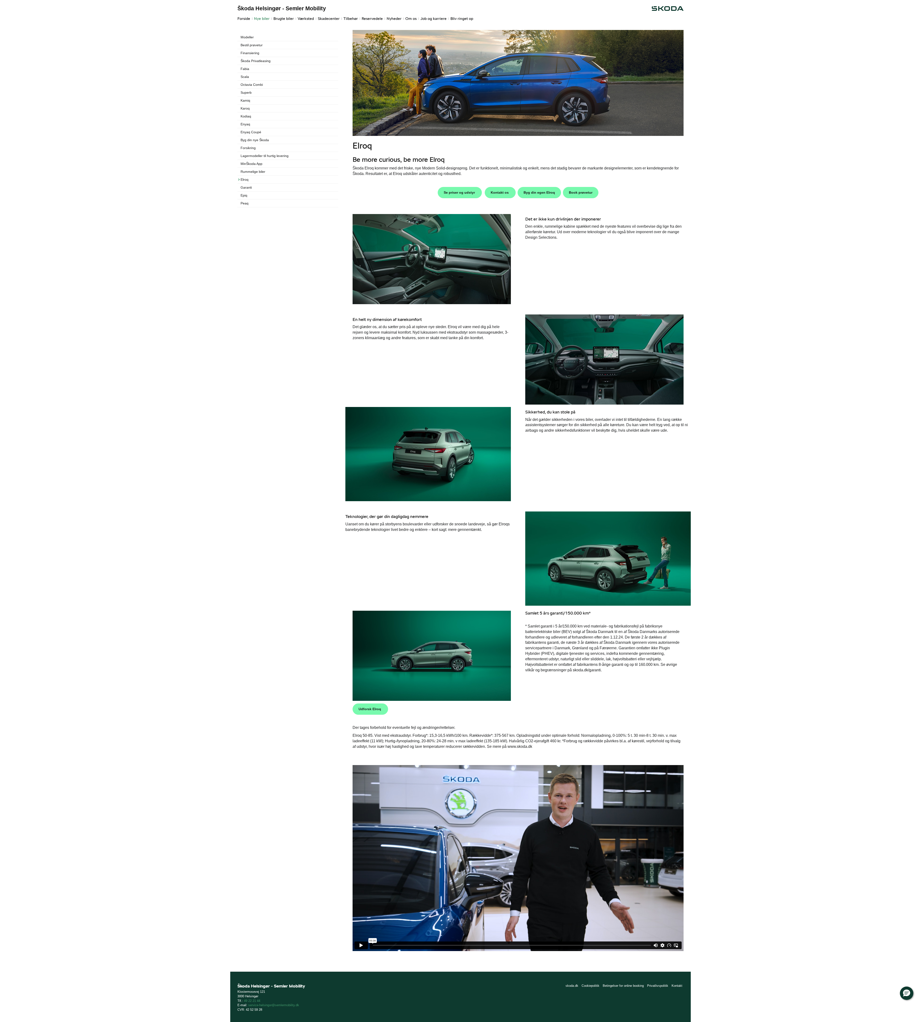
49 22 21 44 (252, 1001)
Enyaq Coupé (251, 132)
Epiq (244, 195)
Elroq (244, 179)
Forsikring (248, 148)
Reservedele (372, 18)
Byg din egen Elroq (539, 192)
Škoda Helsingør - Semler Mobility (281, 8)
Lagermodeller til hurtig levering (265, 156)
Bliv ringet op (461, 18)
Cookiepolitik (590, 985)
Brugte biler (283, 18)
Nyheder (394, 18)
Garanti (246, 187)
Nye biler (262, 18)
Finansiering (250, 53)
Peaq (244, 203)
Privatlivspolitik (657, 985)
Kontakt (677, 985)
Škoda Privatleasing (256, 61)
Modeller (247, 37)
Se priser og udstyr (460, 192)
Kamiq (245, 100)
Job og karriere (433, 18)
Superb (246, 92)
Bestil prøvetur (252, 45)
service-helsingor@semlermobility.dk (273, 1005)
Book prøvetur (580, 192)
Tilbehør (350, 18)
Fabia (245, 69)
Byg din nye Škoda (255, 140)
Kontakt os (500, 192)
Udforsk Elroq (370, 709)
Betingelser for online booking (623, 985)
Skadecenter (329, 18)
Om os (411, 18)
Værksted (306, 18)
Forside (243, 18)
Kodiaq (246, 116)
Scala (245, 77)
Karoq (245, 108)
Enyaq (245, 124)
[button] (906, 993)
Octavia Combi (252, 85)
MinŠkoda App (251, 164)
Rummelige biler (253, 172)
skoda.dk (572, 985)
